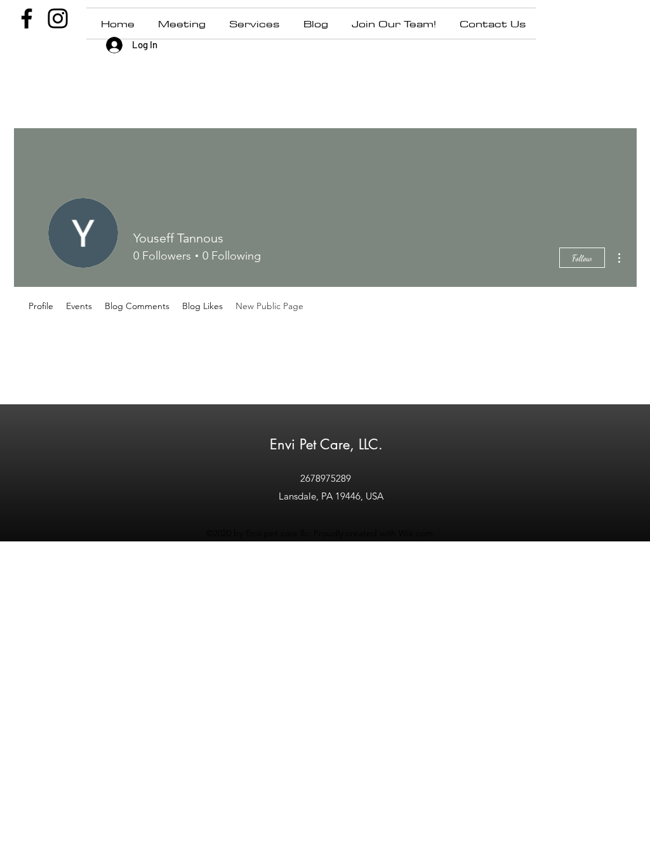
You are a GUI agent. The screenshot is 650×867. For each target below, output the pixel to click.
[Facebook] (26, 18)
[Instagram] (57, 18)
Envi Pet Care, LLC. (326, 444)
